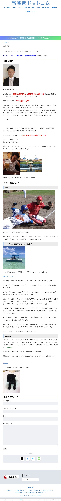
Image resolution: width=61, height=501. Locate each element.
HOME (31, 487)
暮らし (20, 7)
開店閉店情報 (46, 7)
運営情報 (54, 7)
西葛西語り (7, 7)
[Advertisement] (30, 24)
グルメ (14, 7)
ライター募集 (15, 490)
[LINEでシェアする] (39, 459)
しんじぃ (5, 363)
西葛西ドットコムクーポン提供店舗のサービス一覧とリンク (30, 492)
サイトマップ (28, 490)
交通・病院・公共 (29, 7)
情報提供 (9, 490)
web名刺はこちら (8, 276)
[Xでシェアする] (22, 459)
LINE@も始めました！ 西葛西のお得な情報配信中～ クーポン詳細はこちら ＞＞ (30, 38)
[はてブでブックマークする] (33, 459)
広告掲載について (30, 11)
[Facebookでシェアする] (28, 459)
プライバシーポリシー (48, 490)
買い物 (38, 7)
